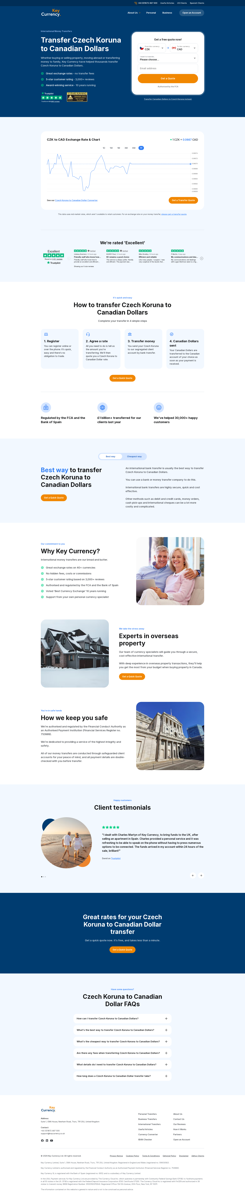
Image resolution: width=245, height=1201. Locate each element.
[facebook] (42, 1140)
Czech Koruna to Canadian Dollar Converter (76, 200)
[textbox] (151, 47)
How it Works (179, 1129)
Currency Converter (148, 1134)
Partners (177, 1134)
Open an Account (191, 12)
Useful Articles (167, 3)
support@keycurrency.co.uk (53, 1133)
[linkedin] (46, 1140)
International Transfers (149, 1124)
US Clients (182, 3)
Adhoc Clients (198, 1156)
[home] (48, 1109)
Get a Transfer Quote (183, 200)
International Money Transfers (56, 31)
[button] (134, 12)
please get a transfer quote (174, 214)
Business (167, 12)
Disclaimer (183, 1156)
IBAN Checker (145, 1139)
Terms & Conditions (151, 1156)
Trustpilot (116, 858)
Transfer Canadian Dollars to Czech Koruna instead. (168, 99)
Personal (151, 12)
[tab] (168, 78)
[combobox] (152, 47)
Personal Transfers (147, 1114)
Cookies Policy (132, 1156)
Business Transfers (147, 1119)
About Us (177, 1114)
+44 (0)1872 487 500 (50, 1131)
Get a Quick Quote (122, 378)
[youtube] (51, 1140)
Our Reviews (179, 1124)
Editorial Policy (169, 1156)
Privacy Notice (116, 1156)
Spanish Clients (197, 3)
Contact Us (178, 1119)
